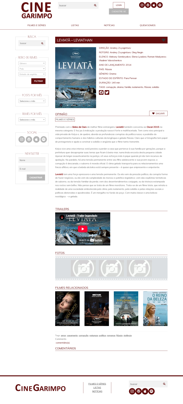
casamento (72, 335)
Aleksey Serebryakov (120, 56)
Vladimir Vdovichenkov (110, 60)
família (128, 87)
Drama (112, 73)
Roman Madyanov (156, 56)
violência (128, 335)
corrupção (111, 87)
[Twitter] (107, 92)
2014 (128, 64)
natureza (93, 335)
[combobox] (31, 63)
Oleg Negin (137, 52)
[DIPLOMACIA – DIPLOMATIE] (126, 308)
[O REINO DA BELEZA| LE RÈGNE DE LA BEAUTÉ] (155, 308)
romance (111, 335)
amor (63, 335)
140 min (116, 82)
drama (120, 87)
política (102, 335)
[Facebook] (101, 92)
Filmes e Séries (36, 25)
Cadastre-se (119, 11)
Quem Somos (148, 25)
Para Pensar (130, 78)
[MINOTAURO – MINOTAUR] (96, 308)
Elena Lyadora (139, 56)
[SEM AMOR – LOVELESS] (67, 308)
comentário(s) (62, 342)
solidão (155, 87)
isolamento (137, 87)
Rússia (108, 69)
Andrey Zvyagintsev (120, 47)
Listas (75, 25)
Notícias (109, 25)
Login (119, 5)
